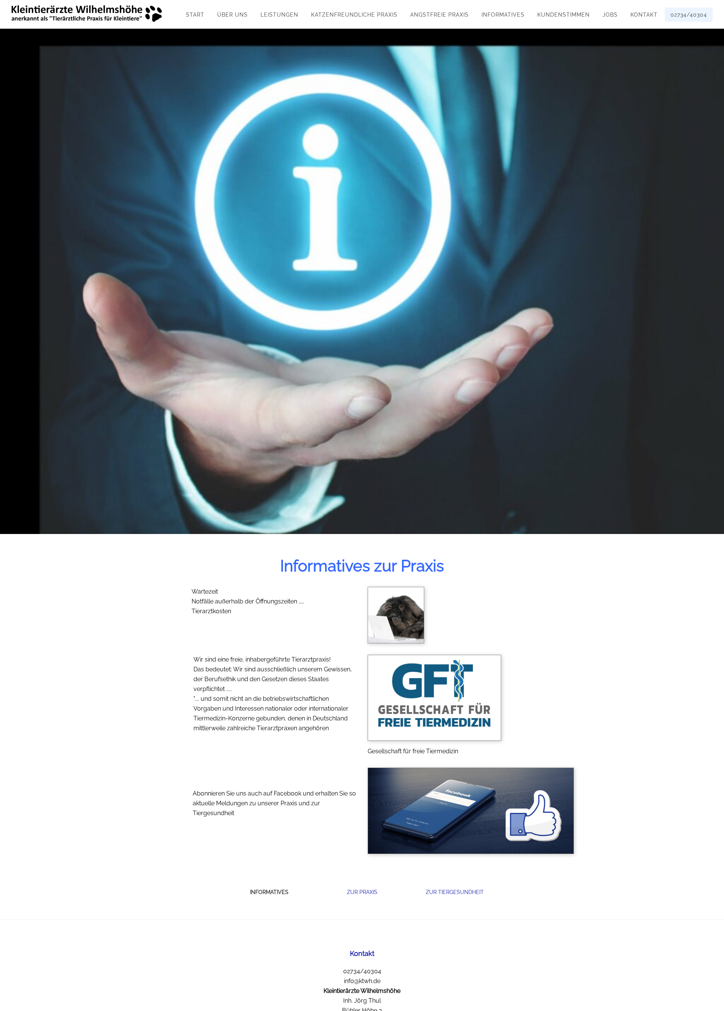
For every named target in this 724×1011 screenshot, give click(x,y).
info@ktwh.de (362, 981)
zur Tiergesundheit (455, 892)
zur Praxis (362, 892)
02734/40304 (362, 971)
